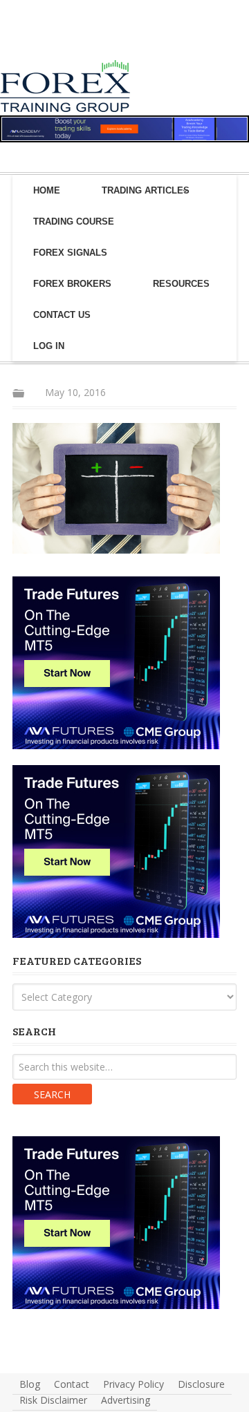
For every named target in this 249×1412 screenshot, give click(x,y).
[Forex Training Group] (37, 44)
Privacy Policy (133, 1384)
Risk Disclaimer (53, 1399)
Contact (71, 1384)
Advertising (125, 1399)
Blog (29, 1384)
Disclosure (201, 1384)
